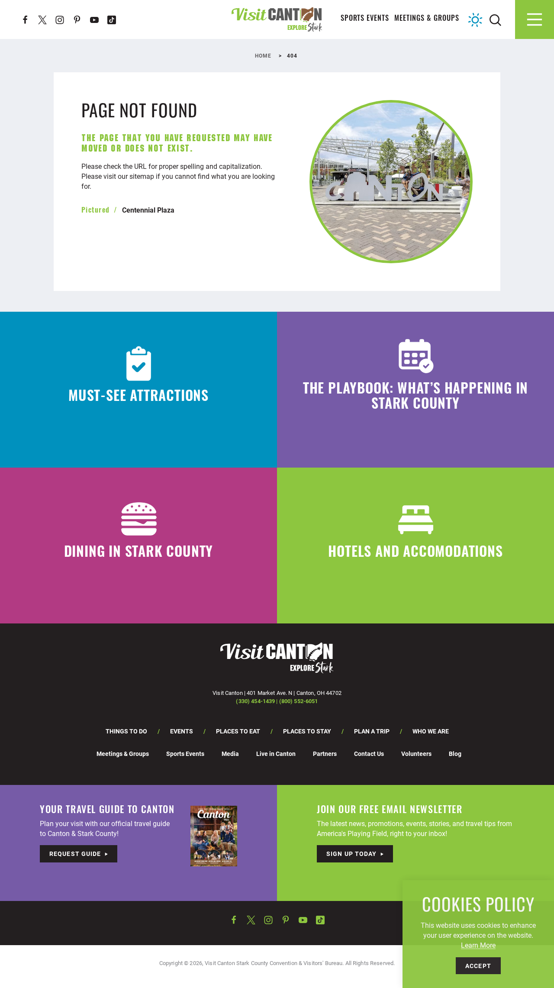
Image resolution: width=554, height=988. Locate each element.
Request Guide (75, 853)
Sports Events (365, 19)
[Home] (277, 19)
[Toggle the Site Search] (495, 19)
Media (230, 753)
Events (181, 731)
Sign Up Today (351, 853)
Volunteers (416, 753)
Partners (325, 753)
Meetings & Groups (426, 19)
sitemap (141, 176)
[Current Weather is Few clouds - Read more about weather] (475, 20)
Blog (455, 753)
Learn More (478, 944)
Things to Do (126, 731)
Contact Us (369, 753)
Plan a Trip (372, 731)
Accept (478, 966)
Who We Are (430, 731)
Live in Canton (276, 753)
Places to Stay (307, 731)
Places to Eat (238, 731)
